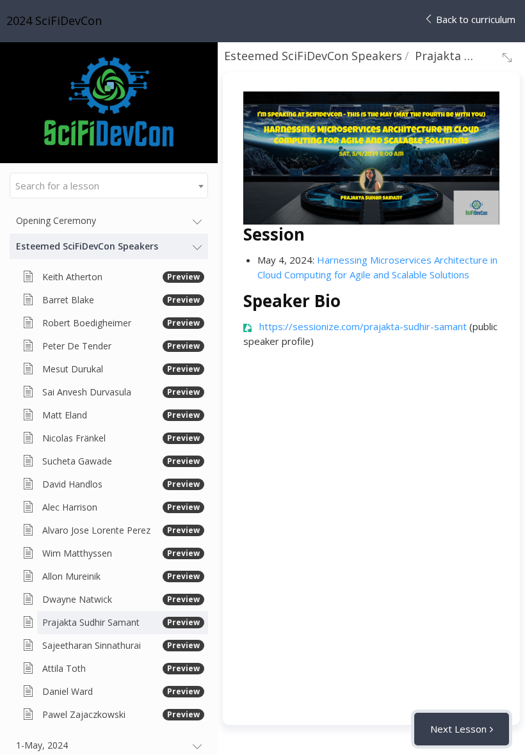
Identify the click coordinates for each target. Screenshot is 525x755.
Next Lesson (458, 728)
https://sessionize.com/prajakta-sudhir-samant (363, 326)
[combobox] (109, 185)
